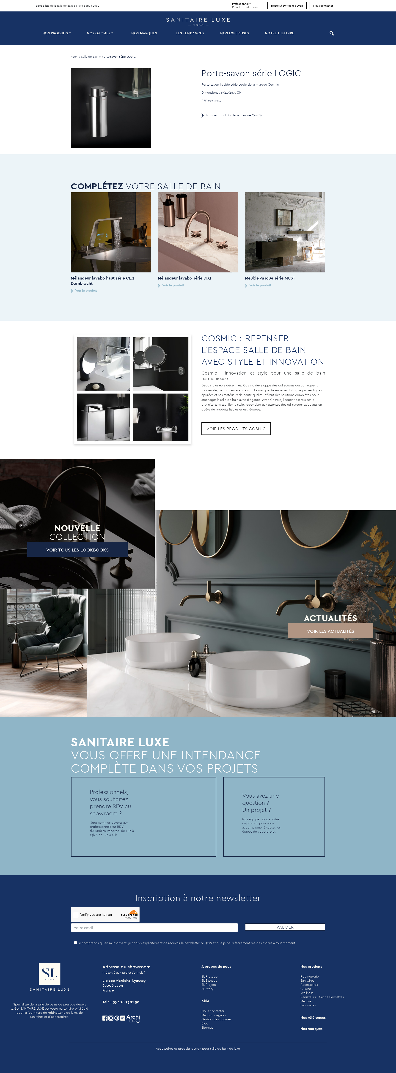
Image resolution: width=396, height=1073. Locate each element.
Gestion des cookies (216, 1019)
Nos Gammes (98, 33)
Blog (204, 1023)
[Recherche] (331, 33)
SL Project (208, 985)
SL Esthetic (209, 980)
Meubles (306, 1001)
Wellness (306, 993)
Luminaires (308, 1005)
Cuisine (305, 989)
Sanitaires (307, 980)
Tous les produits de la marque (234, 115)
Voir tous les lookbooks (77, 550)
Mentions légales (213, 1015)
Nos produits (55, 33)
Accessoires (309, 985)
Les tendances (190, 33)
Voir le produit (85, 290)
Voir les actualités (330, 631)
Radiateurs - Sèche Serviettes (322, 997)
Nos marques (144, 33)
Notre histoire (279, 33)
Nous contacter (323, 5)
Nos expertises (234, 33)
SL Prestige (209, 976)
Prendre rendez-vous (245, 5)
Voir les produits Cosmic (236, 428)
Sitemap (207, 1027)
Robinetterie (309, 976)
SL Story (207, 989)
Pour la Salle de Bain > (86, 56)
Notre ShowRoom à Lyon (287, 5)
